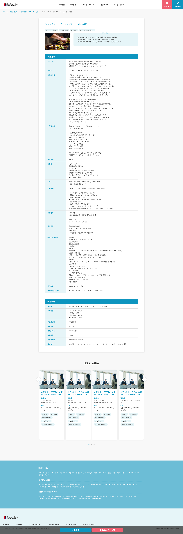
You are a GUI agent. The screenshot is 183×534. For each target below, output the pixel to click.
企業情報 (19, 524)
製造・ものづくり (87, 473)
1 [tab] (89, 445)
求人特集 (73, 5)
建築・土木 (120, 473)
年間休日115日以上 (52, 498)
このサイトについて (88, 5)
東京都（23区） (66, 487)
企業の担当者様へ (89, 524)
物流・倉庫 (111, 473)
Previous (38, 379)
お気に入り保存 (108, 530)
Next (144, 379)
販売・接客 (13, 12)
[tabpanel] (51, 405)
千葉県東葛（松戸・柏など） (79, 484)
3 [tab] (94, 445)
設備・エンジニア (100, 473)
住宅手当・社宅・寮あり (69, 498)
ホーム (5, 12)
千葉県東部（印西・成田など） (29, 12)
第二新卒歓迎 (67, 496)
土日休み (41, 498)
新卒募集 (58, 496)
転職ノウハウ (104, 5)
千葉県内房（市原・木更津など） (125, 484)
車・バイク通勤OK (112, 496)
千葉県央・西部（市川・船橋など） (56, 484)
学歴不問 (41, 496)
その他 (81, 487)
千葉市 (41, 484)
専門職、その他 (44, 475)
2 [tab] (91, 445)
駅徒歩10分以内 (98, 496)
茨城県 (75, 487)
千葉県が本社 (132, 496)
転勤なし (123, 496)
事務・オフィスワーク (62, 473)
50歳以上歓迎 (78, 496)
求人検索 (62, 5)
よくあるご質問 (119, 5)
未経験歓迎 (50, 496)
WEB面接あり (97, 498)
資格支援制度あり (85, 498)
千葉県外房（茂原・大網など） (49, 487)
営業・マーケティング (46, 473)
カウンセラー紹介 (34, 524)
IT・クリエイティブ (132, 473)
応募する (75, 529)
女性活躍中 (88, 496)
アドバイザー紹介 (53, 524)
